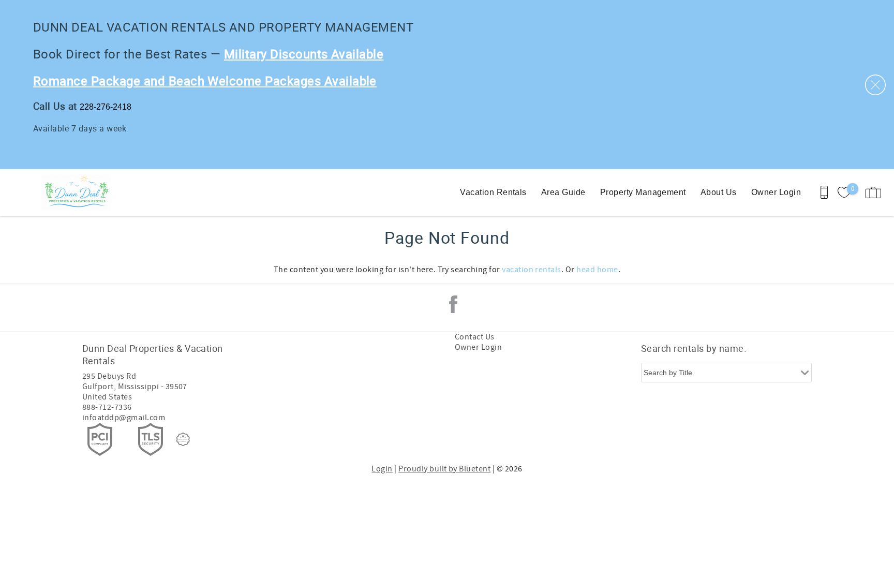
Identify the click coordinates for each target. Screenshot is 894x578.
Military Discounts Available (303, 54)
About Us (719, 192)
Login (381, 469)
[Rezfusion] (183, 439)
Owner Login (776, 192)
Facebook (453, 304)
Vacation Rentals (493, 192)
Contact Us (475, 337)
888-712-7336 (107, 407)
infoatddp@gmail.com (123, 417)
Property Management (643, 192)
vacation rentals (531, 269)
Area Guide (563, 192)
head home (597, 269)
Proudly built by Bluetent (444, 469)
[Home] (79, 192)
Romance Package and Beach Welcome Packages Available (205, 80)
